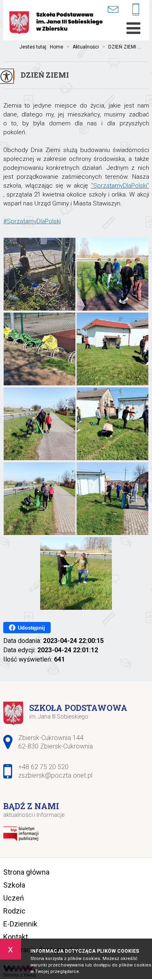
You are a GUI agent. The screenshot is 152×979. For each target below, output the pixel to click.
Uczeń (13, 898)
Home (56, 46)
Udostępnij (31, 628)
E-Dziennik (20, 924)
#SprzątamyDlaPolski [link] (32, 221)
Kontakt (15, 936)
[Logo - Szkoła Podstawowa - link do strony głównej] (56, 23)
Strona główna (26, 872)
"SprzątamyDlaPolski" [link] (120, 185)
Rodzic (14, 911)
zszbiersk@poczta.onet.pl (117, 9)
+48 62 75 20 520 (138, 10)
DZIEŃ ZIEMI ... (121, 46)
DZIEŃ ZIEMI (45, 75)
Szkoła (14, 885)
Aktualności (82, 46)
